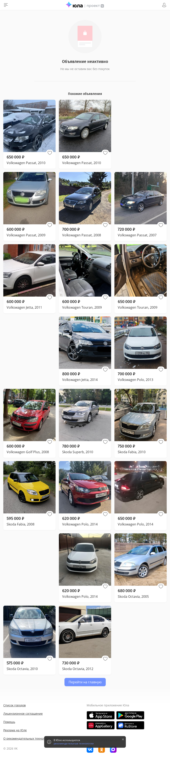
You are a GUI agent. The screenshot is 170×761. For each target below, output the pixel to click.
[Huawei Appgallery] (101, 725)
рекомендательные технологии (74, 743)
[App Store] (101, 715)
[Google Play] (130, 715)
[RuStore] (130, 725)
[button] (50, 153)
